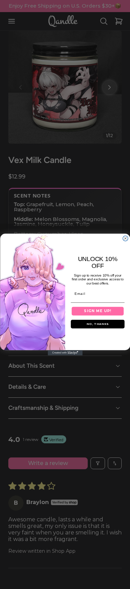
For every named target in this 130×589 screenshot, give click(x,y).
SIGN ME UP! (97, 311)
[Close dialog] (125, 238)
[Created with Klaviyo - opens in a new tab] (65, 352)
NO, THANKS (97, 324)
